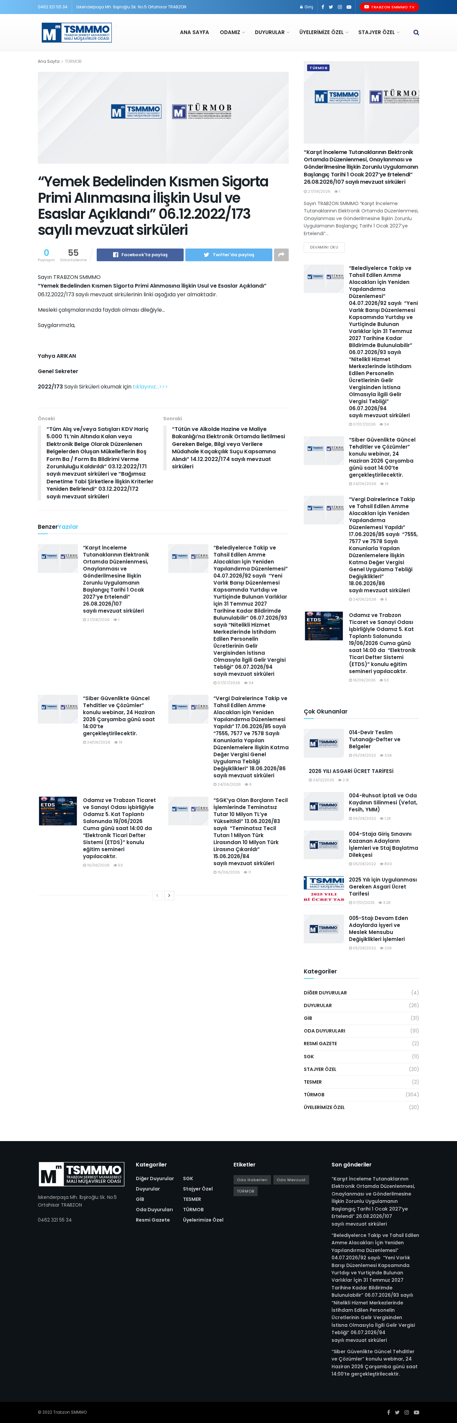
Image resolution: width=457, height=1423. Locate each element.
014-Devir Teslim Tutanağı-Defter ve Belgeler (374, 739)
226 (387, 948)
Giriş (308, 7)
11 (249, 872)
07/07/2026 (228, 682)
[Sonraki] (169, 895)
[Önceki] (157, 895)
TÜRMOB (73, 61)
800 (387, 863)
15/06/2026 (228, 872)
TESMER (313, 1082)
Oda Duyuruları (324, 1030)
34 (250, 682)
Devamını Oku (324, 247)
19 (120, 742)
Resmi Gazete (320, 1043)
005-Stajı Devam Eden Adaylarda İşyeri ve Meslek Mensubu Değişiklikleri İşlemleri (378, 929)
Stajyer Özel (376, 32)
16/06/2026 (98, 865)
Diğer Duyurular (325, 992)
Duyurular (270, 32)
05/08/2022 (364, 755)
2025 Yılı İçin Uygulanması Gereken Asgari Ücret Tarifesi (383, 886)
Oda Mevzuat (291, 1179)
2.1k (345, 780)
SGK (309, 1056)
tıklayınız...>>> (150, 386)
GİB (308, 1018)
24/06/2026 (98, 742)
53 (120, 865)
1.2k (387, 818)
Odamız (230, 32)
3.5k (387, 755)
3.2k (386, 902)
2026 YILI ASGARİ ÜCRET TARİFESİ (351, 771)
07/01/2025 (363, 902)
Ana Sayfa (194, 32)
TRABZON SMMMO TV (392, 7)
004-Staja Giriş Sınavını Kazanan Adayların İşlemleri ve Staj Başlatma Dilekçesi (383, 844)
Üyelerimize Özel (321, 32)
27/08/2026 (98, 619)
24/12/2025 (323, 780)
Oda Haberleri (252, 1179)
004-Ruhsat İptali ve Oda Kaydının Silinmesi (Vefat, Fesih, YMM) (383, 802)
